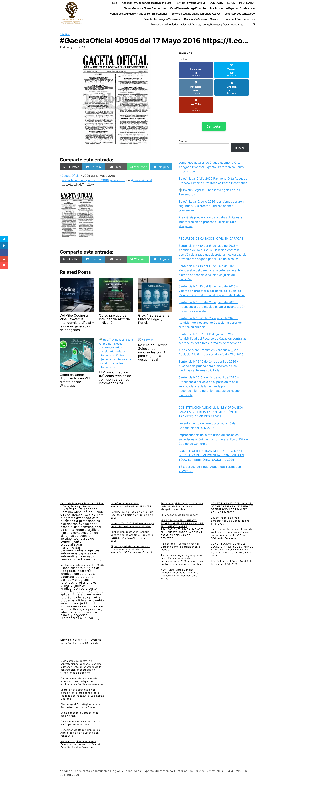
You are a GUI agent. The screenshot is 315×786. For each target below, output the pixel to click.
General (65, 34)
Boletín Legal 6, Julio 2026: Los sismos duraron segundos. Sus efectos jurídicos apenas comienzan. (211, 206)
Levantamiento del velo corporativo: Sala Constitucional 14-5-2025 (230, 520)
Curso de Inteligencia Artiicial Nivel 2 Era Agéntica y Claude (82, 505)
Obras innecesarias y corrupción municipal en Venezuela (80, 723)
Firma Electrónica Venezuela (239, 19)
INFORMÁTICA (247, 2)
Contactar (214, 126)
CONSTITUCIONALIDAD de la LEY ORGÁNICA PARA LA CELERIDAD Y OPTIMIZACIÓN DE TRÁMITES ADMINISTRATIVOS (211, 412)
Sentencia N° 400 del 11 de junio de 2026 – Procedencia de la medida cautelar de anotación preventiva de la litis (212, 307)
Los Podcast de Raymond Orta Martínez (232, 8)
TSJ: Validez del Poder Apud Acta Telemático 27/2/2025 (231, 562)
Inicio (114, 2)
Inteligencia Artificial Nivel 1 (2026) (82, 565)
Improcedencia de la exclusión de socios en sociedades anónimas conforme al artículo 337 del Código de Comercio (213, 439)
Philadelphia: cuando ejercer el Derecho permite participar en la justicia (181, 546)
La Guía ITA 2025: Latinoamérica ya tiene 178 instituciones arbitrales (132, 525)
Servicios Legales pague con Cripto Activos (196, 13)
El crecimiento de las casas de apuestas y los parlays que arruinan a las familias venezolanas (81, 681)
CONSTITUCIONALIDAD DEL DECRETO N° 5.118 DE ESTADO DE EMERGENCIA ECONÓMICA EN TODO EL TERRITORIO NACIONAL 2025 (212, 455)
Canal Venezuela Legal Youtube (188, 8)
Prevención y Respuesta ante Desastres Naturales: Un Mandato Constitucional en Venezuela (81, 744)
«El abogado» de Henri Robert (179, 514)
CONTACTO (216, 2)
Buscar (183, 141)
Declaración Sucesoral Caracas (201, 19)
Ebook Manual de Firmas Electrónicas (145, 8)
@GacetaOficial (141, 180)
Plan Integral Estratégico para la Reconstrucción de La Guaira (80, 706)
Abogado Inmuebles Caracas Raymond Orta (147, 2)
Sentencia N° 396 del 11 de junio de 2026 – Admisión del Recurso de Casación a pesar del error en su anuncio (210, 322)
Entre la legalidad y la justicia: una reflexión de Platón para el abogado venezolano (182, 506)
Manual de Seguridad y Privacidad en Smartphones (139, 13)
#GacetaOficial (70, 175)
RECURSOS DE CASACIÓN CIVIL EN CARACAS (211, 238)
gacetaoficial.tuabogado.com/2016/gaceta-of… (92, 180)
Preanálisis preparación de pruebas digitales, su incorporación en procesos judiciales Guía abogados (211, 222)
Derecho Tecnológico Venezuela (161, 19)
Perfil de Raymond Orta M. (190, 2)
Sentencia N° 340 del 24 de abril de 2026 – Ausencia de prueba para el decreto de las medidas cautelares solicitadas (208, 366)
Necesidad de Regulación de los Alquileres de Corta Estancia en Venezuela (80, 732)
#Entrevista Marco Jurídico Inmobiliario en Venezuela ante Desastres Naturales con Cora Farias (179, 574)
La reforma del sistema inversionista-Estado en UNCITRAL (132, 505)
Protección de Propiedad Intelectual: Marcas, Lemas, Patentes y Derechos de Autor (197, 24)
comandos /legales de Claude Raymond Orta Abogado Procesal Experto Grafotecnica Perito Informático (211, 167)
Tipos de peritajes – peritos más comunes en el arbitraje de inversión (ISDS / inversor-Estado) (131, 549)
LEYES (231, 2)
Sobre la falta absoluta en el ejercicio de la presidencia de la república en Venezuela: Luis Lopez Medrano (82, 694)
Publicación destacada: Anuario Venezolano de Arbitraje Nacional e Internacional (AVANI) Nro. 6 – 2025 (132, 536)
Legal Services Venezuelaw (240, 13)
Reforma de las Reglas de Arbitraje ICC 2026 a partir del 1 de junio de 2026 (132, 514)
